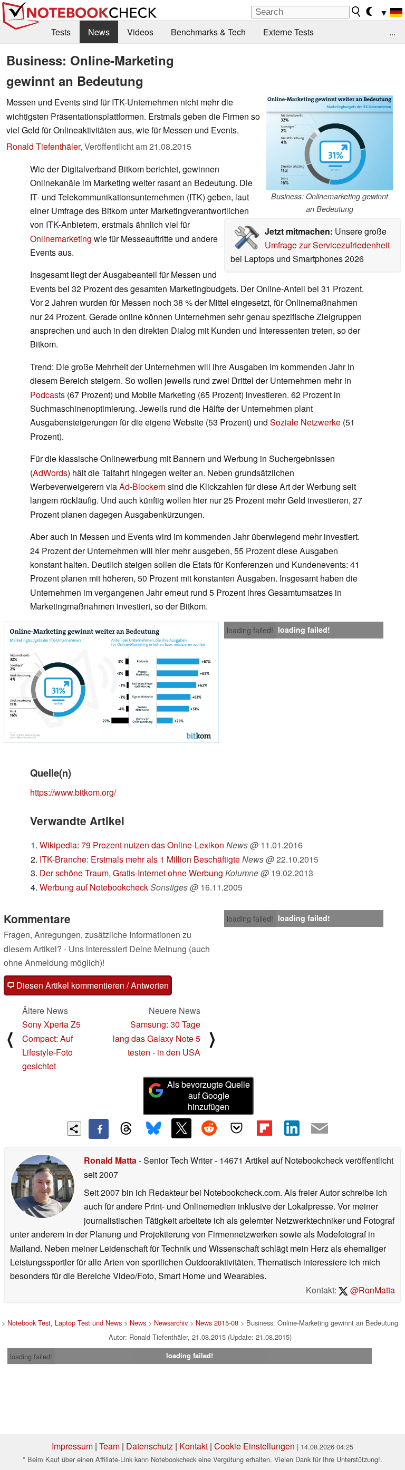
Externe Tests (288, 32)
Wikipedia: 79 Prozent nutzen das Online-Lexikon (132, 845)
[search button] (356, 11)
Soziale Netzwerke (305, 422)
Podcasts (47, 395)
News (99, 32)
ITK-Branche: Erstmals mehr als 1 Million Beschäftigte (140, 859)
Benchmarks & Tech (208, 32)
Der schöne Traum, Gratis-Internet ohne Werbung (131, 873)
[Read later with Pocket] (237, 1128)
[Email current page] (320, 1129)
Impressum (72, 1446)
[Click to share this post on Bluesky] (153, 1129)
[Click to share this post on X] (181, 1128)
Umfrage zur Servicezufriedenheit (327, 245)
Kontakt (193, 1446)
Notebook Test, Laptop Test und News (64, 1323)
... (392, 32)
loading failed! (250, 630)
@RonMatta (371, 1290)
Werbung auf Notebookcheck (94, 887)
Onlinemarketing (61, 239)
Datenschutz (149, 1446)
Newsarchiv (171, 1323)
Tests (61, 32)
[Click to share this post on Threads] (126, 1129)
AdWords (50, 473)
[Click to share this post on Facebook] (99, 1129)
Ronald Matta (110, 1160)
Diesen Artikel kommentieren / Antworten (91, 985)
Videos (140, 32)
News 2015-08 (217, 1323)
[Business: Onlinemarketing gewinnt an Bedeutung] (329, 142)
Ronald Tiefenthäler (43, 146)
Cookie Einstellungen (254, 1446)
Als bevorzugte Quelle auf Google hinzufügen (208, 1095)
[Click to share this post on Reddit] (209, 1128)
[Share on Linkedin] (292, 1128)
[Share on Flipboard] (264, 1128)
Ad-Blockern (142, 486)
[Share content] (74, 1128)
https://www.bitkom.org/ (73, 792)
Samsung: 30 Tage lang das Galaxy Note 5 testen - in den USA (156, 1038)
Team (109, 1446)
